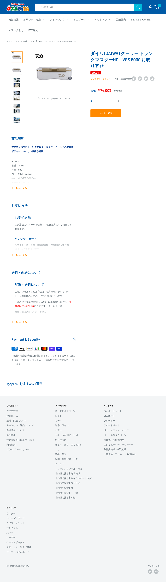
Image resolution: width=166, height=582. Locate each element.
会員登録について (15, 430)
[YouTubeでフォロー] (156, 571)
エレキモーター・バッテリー (118, 444)
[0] (157, 7)
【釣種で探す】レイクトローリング (73, 478)
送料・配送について (16, 420)
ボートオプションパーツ (116, 430)
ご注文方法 (12, 411)
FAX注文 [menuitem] (33, 30)
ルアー (58, 430)
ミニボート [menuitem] (79, 19)
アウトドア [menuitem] (100, 19)
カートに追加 (106, 113)
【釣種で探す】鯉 (64, 487)
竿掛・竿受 (60, 454)
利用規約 (11, 444)
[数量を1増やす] (118, 101)
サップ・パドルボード (17, 551)
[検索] (138, 7)
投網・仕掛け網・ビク (66, 459)
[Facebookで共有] (133, 78)
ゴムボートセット (113, 411)
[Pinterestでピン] (140, 78)
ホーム (9, 41)
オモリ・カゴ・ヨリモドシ (68, 444)
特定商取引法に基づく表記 (20, 439)
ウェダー (11, 513)
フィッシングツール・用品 (68, 468)
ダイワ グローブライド (100, 79)
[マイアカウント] (150, 7)
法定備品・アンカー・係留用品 (120, 454)
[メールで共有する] (152, 78)
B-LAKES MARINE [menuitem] (140, 19)
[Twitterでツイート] (146, 78)
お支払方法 (12, 415)
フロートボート (112, 425)
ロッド (58, 415)
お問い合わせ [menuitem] (16, 30)
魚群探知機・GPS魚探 (115, 449)
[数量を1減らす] (101, 101)
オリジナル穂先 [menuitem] (32, 19)
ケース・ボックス (15, 542)
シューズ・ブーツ (15, 518)
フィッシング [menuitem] (57, 19)
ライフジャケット (15, 523)
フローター (109, 420)
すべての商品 (21, 41)
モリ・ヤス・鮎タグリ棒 (18, 547)
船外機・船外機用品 (114, 439)
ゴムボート (109, 415)
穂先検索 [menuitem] (13, 19)
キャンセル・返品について (20, 425)
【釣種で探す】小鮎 (65, 497)
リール (58, 420)
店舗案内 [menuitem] (121, 19)
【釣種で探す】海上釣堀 (67, 473)
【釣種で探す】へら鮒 (66, 492)
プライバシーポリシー (17, 449)
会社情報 (11, 435)
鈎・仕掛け (60, 439)
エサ (57, 449)
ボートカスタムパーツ (115, 435)
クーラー (59, 463)
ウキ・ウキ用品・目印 (66, 435)
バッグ (9, 532)
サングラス (12, 527)
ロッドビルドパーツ (65, 411)
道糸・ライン (62, 425)
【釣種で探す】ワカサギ (67, 483)
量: (92, 101)
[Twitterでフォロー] (150, 571)
